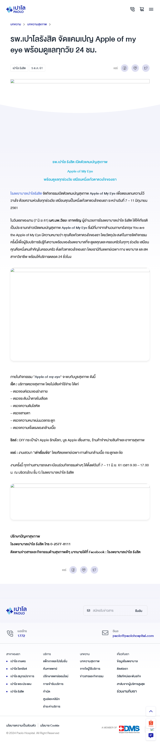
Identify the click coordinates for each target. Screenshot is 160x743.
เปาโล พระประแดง (20, 683)
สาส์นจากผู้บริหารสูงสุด (131, 683)
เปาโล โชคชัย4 (18, 668)
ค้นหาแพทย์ (50, 668)
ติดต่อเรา (122, 668)
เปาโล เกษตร (18, 661)
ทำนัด (46, 691)
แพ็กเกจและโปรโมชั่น (55, 661)
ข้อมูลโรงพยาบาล (127, 661)
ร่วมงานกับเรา (127, 691)
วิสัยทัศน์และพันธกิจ (129, 676)
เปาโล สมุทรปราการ (22, 676)
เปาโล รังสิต (19, 68)
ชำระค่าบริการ (51, 706)
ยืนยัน (138, 610)
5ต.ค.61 (37, 68)
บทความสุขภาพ (37, 24)
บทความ (15, 24)
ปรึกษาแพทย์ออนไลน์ (55, 676)
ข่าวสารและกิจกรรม (92, 676)
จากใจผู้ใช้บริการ (90, 668)
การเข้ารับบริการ (53, 683)
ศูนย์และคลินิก (51, 698)
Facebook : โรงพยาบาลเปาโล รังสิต (115, 552)
